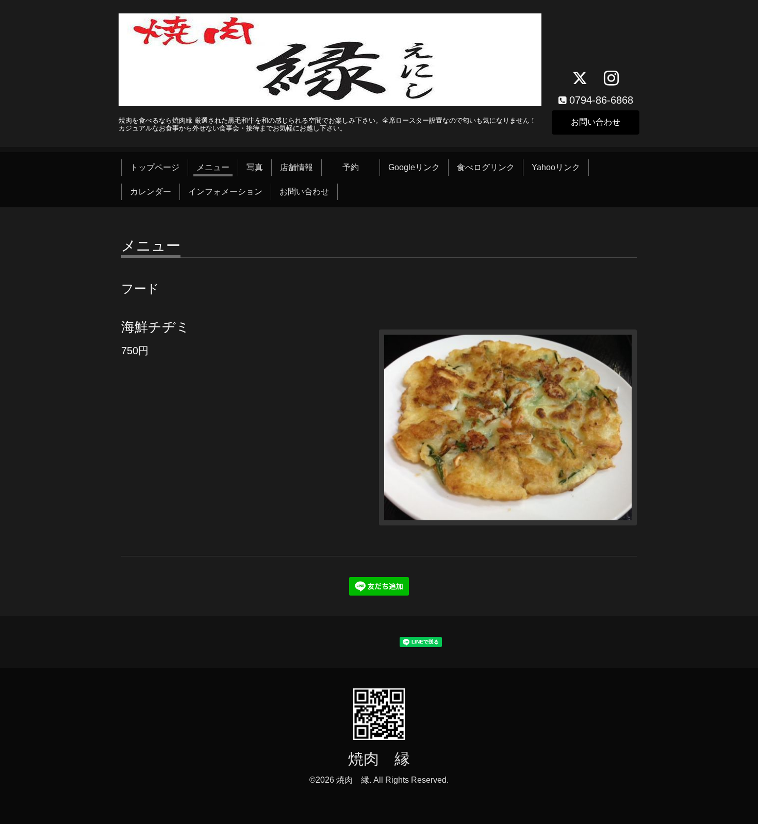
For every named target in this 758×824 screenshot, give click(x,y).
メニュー (212, 167)
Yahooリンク (556, 167)
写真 (254, 167)
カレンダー (150, 191)
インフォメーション (225, 191)
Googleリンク (414, 167)
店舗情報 (296, 167)
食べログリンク (486, 167)
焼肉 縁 (379, 758)
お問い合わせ (595, 122)
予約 (358, 167)
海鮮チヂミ (155, 327)
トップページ (154, 167)
